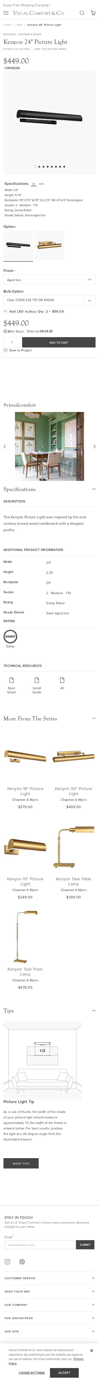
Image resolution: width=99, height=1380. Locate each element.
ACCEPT (64, 1373)
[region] (49, 1361)
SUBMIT (85, 1245)
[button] (35, 166)
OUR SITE (12, 1331)
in (33, 183)
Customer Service (20, 1278)
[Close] (92, 1351)
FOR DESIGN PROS (19, 1318)
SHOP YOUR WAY (18, 1291)
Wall (20, 25)
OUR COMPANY (16, 1305)
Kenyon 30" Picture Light (73, 791)
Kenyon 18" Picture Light (25, 791)
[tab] (49, 487)
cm (41, 183)
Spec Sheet (11, 690)
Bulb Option (13, 291)
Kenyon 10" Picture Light (25, 881)
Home (7, 25)
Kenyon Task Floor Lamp (25, 971)
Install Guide (36, 690)
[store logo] (38, 13)
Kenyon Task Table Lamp (73, 881)
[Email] (49, 1244)
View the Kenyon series (50, 49)
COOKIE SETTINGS (32, 1373)
